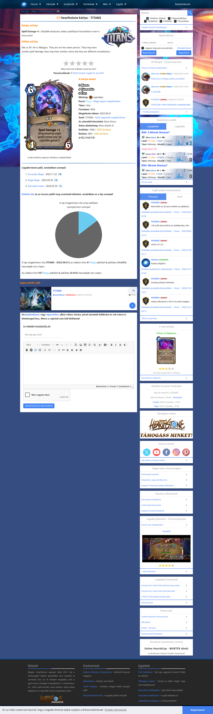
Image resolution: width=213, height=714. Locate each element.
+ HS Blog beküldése (150, 112)
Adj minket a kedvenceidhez (153, 460)
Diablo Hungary (90, 686)
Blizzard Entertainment (93, 695)
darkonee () (161, 73)
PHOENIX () (159, 99)
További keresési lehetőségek (154, 27)
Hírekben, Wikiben (158, 18)
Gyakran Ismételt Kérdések (152, 511)
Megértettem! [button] (198, 710)
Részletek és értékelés (151, 378)
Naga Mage (34, 180)
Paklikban (167, 21)
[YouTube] (156, 452)
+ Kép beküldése (148, 571)
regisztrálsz (52, 314)
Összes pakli (146, 182)
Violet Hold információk (151, 505)
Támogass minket (146, 681)
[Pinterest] (186, 452)
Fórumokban (183, 21)
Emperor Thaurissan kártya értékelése (157, 486)
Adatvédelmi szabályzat (148, 701)
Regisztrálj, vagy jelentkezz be (154, 480)
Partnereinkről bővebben (151, 634)
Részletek (177, 397)
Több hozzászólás (149, 318)
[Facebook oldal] (166, 452)
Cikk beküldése (145, 672)
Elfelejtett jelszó (184, 48)
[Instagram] (176, 452)
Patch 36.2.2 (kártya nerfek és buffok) (168, 79)
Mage (33, 11)
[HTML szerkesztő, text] (78, 369)
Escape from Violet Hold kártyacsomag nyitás (160, 585)
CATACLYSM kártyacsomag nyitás (155, 597)
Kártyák (25, 11)
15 (133, 290)
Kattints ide (28, 194)
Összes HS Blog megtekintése (154, 68)
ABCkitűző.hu (89, 681)
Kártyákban (153, 21)
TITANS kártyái (46, 11)
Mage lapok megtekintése (107, 101)
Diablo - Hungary (148, 628)
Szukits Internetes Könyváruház (154, 617)
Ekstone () (159, 259)
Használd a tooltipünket (148, 695)
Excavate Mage (36, 174)
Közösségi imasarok (150, 474)
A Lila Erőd (155, 92)
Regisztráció (183, 53)
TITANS (57, 290)
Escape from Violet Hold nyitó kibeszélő (158, 591)
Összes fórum (147, 603)
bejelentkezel (32, 314)
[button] (32, 345)
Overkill (166, 531)
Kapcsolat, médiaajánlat (149, 690)
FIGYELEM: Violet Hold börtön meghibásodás (171, 105)
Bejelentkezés (182, 4)
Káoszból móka (36, 186)
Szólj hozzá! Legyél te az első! (88, 73)
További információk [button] (115, 710)
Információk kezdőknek (151, 500)
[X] (146, 452)
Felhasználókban (179, 18)
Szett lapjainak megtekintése (110, 117)
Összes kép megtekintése (152, 525)
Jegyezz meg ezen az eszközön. (159, 48)
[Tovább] (132, 305)
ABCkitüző (145, 622)
